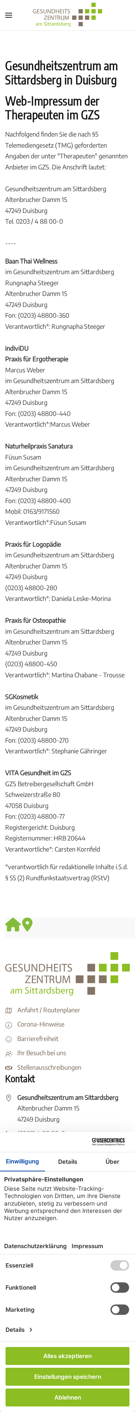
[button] (8, 15)
